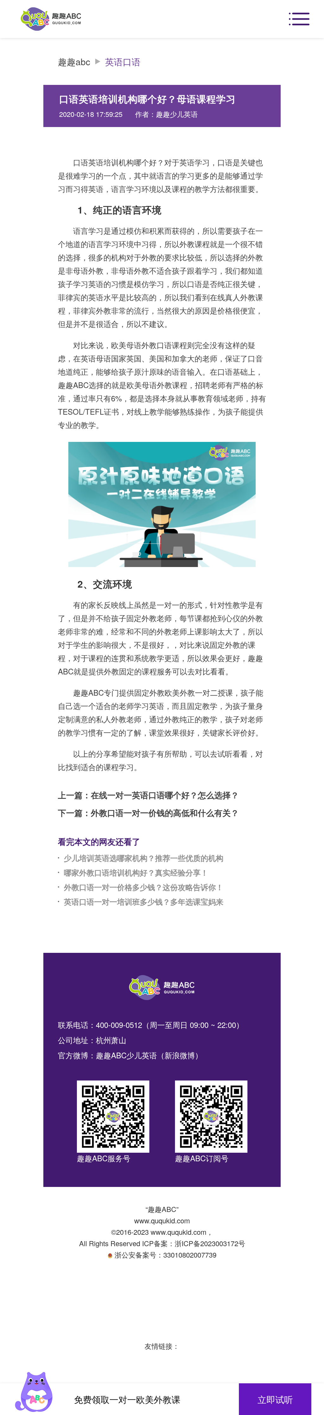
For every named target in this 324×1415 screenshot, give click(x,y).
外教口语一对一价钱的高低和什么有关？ (165, 813)
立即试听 (275, 1399)
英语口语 (122, 61)
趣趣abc (74, 61)
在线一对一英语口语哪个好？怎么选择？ (165, 795)
